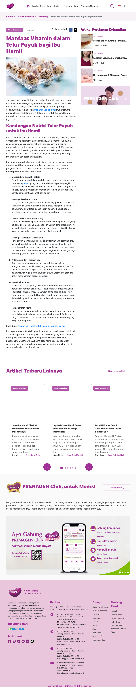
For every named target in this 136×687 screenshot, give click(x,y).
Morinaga (96, 618)
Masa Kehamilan (26, 16)
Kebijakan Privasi (118, 629)
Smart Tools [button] (53, 6)
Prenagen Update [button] (89, 6)
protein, (26, 183)
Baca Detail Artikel (33, 455)
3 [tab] (68, 468)
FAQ (113, 632)
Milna (94, 625)
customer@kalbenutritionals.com (70, 663)
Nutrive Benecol (99, 611)
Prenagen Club (71, 6)
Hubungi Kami (117, 618)
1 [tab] (61, 468)
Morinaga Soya (99, 640)
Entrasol (96, 614)
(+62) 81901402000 (65, 631)
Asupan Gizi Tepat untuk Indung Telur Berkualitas (41, 326)
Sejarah (114, 611)
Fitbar (95, 621)
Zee (94, 629)
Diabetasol (97, 633)
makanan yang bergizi (45, 110)
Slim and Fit (97, 636)
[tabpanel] (27, 421)
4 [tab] (71, 468)
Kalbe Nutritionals (100, 607)
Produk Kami (38, 6)
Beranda (10, 16)
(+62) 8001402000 (65, 648)
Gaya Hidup (42, 16)
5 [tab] (73, 468)
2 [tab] (66, 468)
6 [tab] (76, 468)
